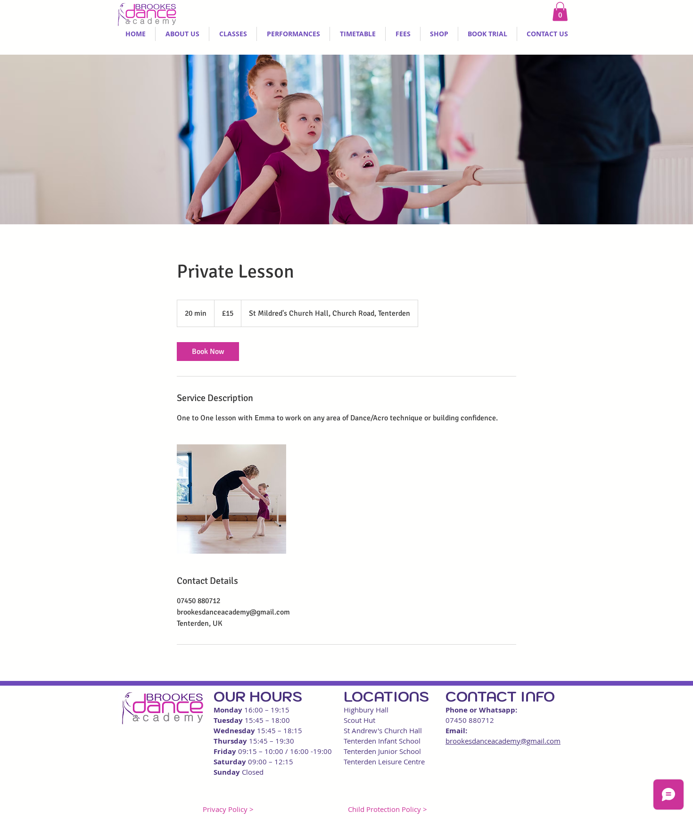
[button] (560, 11)
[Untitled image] (231, 499)
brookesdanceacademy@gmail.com (503, 740)
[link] (208, 351)
